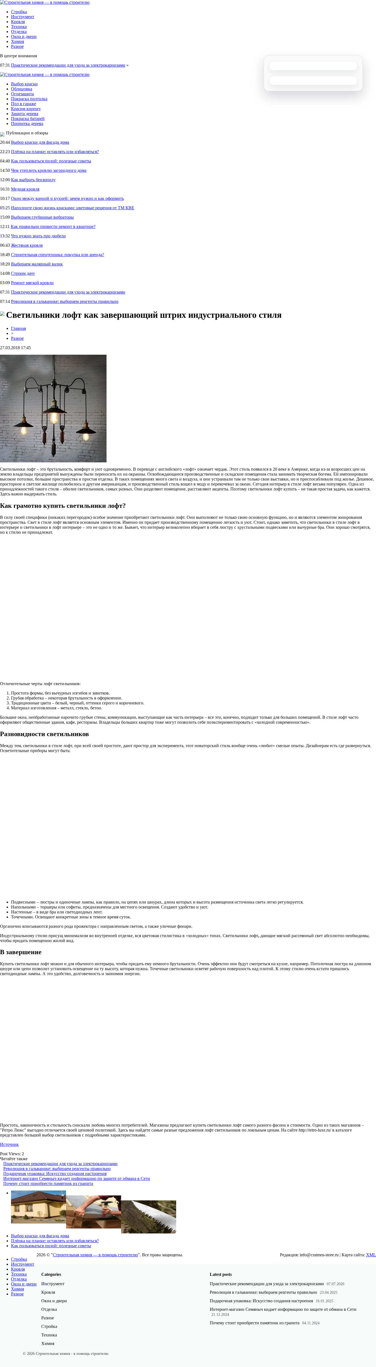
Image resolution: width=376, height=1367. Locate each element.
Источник (9, 1144)
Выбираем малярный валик (37, 264)
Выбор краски (24, 84)
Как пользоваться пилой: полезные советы (51, 161)
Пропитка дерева (27, 123)
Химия (17, 41)
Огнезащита (22, 93)
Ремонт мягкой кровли (32, 282)
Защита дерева (24, 113)
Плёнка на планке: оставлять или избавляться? (55, 151)
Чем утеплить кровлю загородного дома (48, 170)
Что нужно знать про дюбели (38, 236)
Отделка (19, 31)
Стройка (19, 11)
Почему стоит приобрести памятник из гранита (48, 1183)
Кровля (18, 21)
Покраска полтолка (29, 98)
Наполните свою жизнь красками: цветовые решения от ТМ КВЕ (72, 207)
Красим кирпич (25, 108)
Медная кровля (25, 189)
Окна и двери (24, 36)
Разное (17, 46)
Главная (18, 328)
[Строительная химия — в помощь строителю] (44, 2)
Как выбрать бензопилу (33, 179)
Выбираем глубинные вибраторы (42, 217)
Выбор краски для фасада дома (40, 142)
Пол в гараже (23, 103)
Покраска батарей (28, 118)
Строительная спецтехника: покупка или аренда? (57, 254)
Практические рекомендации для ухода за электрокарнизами (68, 65)
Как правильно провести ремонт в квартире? (53, 226)
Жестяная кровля (27, 245)
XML (371, 1254)
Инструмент (22, 16)
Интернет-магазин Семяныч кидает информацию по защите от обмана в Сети (76, 1178)
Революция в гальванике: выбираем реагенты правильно (64, 301)
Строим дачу (23, 273)
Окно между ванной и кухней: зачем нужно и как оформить (67, 198)
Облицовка (21, 88)
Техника (19, 26)
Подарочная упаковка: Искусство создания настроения (55, 1173)
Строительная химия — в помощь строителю (95, 1254)
